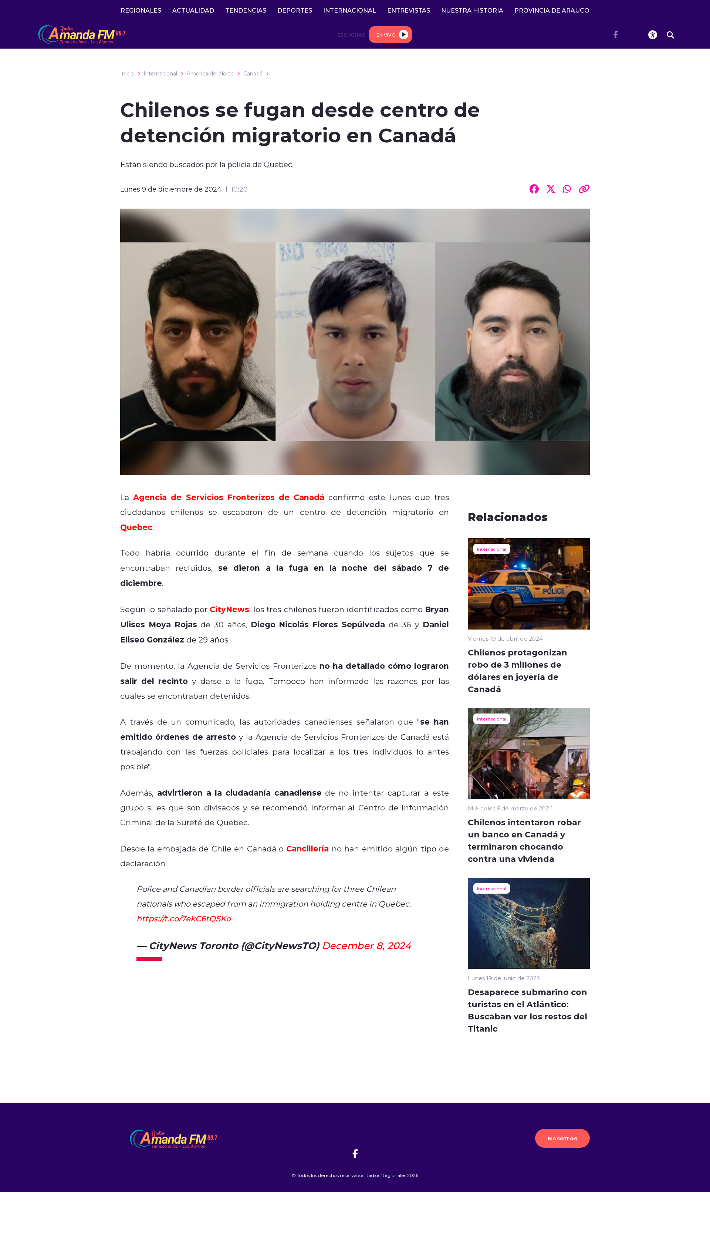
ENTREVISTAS (408, 10)
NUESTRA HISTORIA (472, 10)
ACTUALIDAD (193, 10)
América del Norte (210, 73)
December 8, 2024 (366, 945)
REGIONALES (141, 10)
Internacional (160, 73)
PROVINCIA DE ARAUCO (551, 10)
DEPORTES (294, 10)
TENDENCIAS (245, 10)
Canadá (253, 73)
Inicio (127, 73)
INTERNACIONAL (349, 10)
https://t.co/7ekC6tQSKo (183, 918)
